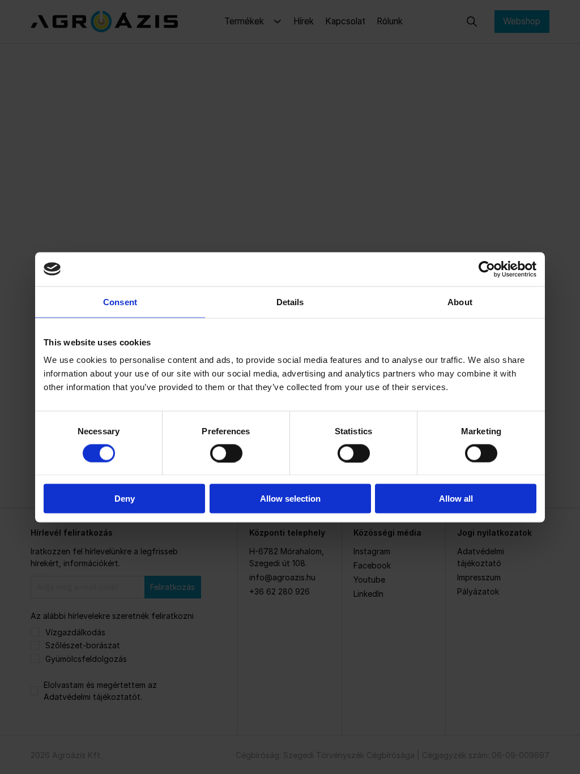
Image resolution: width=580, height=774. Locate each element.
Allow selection (290, 498)
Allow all (456, 498)
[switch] (226, 453)
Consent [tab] (120, 301)
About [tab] (459, 301)
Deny (124, 498)
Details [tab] (290, 301)
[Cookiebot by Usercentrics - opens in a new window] (486, 268)
